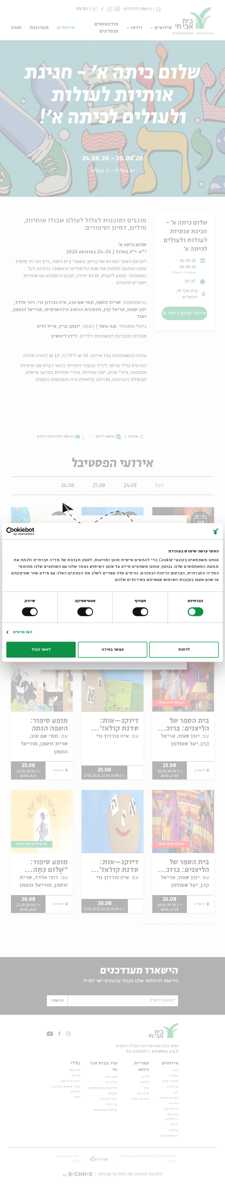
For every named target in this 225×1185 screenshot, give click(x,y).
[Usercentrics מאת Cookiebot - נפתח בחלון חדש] (30, 531)
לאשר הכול (41, 650)
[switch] (141, 611)
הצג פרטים (22, 632)
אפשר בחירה (113, 650)
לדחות (184, 650)
